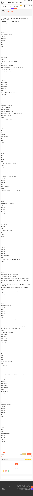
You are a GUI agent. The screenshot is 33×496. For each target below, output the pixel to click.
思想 (9, 107)
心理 (4, 224)
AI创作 (16, 464)
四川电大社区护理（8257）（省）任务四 (8, 11)
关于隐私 (3, 487)
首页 (6, 2)
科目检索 (22, 2)
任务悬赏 (17, 2)
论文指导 (31, 489)
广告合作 (3, 488)
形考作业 (9, 2)
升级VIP (24, 454)
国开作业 (13, 2)
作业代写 (31, 487)
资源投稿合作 (3, 489)
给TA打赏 (28, 459)
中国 (2, 132)
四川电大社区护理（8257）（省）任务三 (8, 12)
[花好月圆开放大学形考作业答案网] (3, 2)
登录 (17, 474)
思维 (10, 203)
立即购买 (29, 454)
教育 (6, 224)
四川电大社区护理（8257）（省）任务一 (8, 15)
